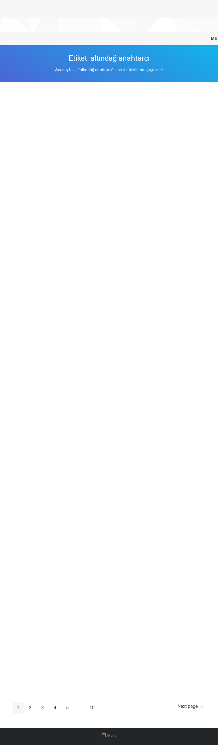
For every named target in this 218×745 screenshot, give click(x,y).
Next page (187, 706)
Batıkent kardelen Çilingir (51, 302)
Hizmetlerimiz (63, 156)
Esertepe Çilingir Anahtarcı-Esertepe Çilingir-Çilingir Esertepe (96, 514)
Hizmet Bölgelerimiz (68, 209)
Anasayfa (64, 70)
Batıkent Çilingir (39, 370)
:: (85, 156)
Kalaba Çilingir (37, 635)
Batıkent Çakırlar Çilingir (49, 226)
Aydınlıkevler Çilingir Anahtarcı (57, 173)
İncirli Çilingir (36, 104)
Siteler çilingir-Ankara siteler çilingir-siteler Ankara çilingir (91, 582)
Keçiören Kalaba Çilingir (49, 469)
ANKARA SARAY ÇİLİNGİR (52, 423)
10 (92, 707)
